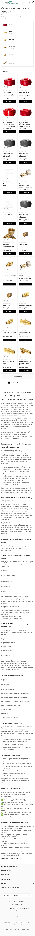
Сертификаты (5, 879)
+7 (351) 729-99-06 (18, 901)
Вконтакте (17, 916)
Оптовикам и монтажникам (10, 888)
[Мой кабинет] (29, 2)
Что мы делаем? (6, 870)
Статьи (3, 883)
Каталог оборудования (9, 866)
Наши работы (5, 875)
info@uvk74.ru (18, 904)
